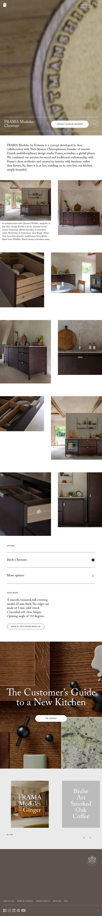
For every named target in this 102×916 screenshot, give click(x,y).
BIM (66, 901)
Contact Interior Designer (70, 124)
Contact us (8, 901)
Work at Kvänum (25, 901)
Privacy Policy (43, 901)
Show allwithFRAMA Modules (26, 626)
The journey (51, 718)
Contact (85, 5)
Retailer (57, 901)
